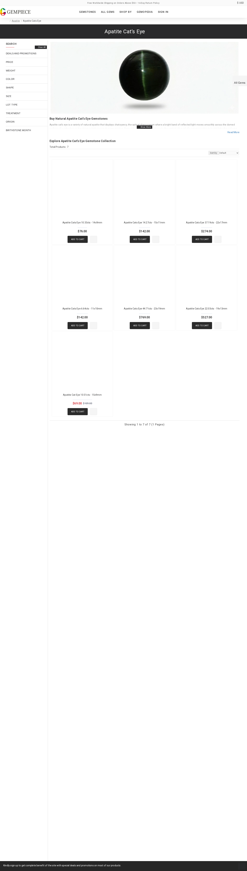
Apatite (16, 20)
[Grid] (52, 153)
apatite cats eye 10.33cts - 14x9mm (82, 222)
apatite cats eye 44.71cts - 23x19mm (144, 308)
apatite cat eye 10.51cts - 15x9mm (82, 394)
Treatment (13, 113)
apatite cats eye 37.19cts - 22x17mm (206, 222)
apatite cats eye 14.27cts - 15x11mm (144, 222)
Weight (10, 70)
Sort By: (213, 153)
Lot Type (12, 104)
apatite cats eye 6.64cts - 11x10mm (82, 308)
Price (9, 62)
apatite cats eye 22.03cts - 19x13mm (206, 308)
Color (10, 78)
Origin (10, 121)
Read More (233, 132)
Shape (10, 87)
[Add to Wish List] (93, 239)
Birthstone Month (18, 130)
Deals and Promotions (21, 53)
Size (8, 96)
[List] (57, 153)
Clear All (42, 47)
